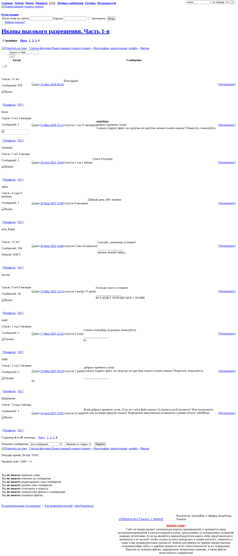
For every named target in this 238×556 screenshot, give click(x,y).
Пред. (24, 40)
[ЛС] (20, 104)
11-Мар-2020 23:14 (52, 125)
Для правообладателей (58, 505)
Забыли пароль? (15, 22)
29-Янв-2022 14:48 (52, 246)
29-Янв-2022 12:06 (52, 203)
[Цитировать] (226, 84)
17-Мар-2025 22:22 (52, 333)
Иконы (144, 48)
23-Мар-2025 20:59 (52, 371)
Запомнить (98, 18)
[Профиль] (9, 104)
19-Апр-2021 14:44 (52, 162)
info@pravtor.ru (84, 505)
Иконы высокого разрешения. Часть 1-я (55, 31)
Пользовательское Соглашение (21, 505)
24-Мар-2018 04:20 (52, 84)
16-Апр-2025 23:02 (52, 413)
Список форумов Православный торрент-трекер (59, 48)
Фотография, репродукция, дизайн (115, 48)
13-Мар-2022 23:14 (52, 291)
